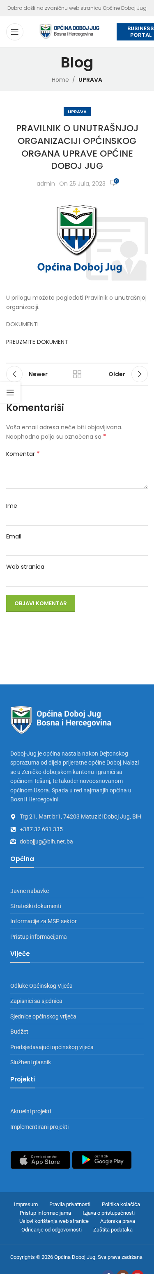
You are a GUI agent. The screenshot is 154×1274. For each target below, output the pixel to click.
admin (46, 183)
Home (60, 80)
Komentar (23, 453)
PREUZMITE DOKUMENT (37, 342)
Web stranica (25, 567)
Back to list (77, 374)
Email (13, 536)
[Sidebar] (10, 392)
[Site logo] (70, 31)
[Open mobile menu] (15, 32)
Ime (11, 506)
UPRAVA (90, 80)
